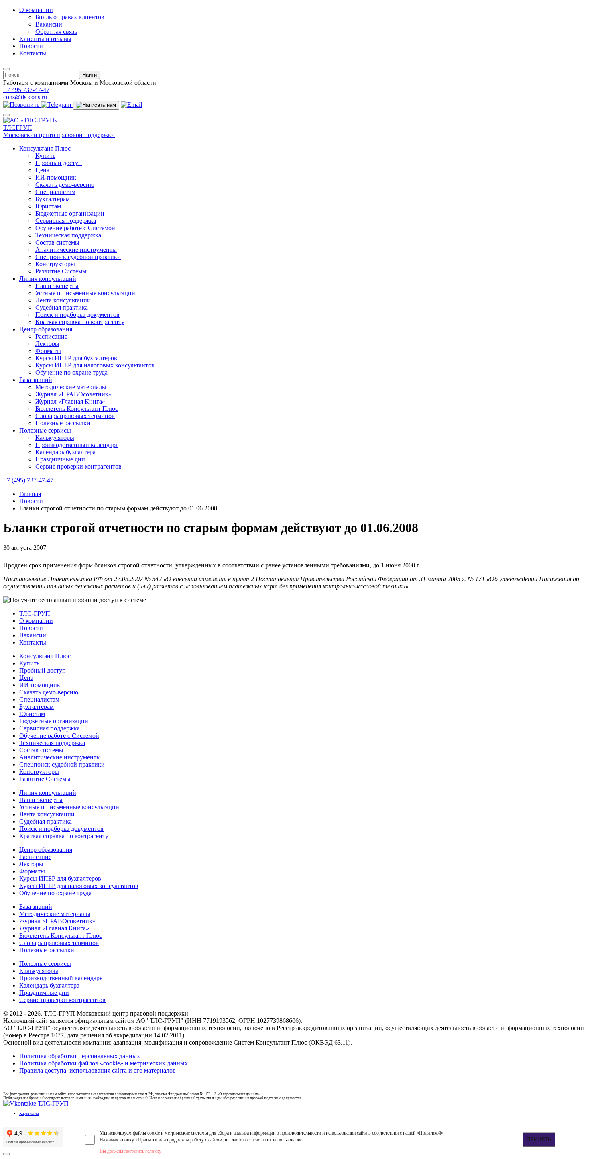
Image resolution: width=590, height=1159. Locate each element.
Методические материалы (70, 387)
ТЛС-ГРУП (34, 613)
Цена (42, 170)
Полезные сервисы (45, 430)
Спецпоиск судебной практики (78, 256)
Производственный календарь (76, 444)
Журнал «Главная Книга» (70, 401)
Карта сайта (29, 1113)
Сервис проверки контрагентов (78, 466)
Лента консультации (63, 300)
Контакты (32, 53)
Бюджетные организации (69, 213)
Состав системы (57, 242)
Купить (45, 155)
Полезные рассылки (62, 423)
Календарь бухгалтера (65, 452)
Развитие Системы (61, 271)
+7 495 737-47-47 (26, 89)
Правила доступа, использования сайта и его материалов (97, 1070)
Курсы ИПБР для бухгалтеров (76, 358)
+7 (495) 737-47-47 (28, 480)
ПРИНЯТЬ (539, 1140)
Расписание (51, 336)
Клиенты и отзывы (45, 38)
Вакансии (48, 24)
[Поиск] (6, 69)
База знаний (35, 379)
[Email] (131, 104)
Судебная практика (61, 307)
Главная (30, 493)
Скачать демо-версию (64, 184)
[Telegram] (57, 104)
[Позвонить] (22, 104)
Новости (31, 46)
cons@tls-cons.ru (25, 97)
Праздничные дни (60, 459)
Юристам (48, 206)
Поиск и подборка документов (77, 314)
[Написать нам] (96, 105)
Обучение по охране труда (71, 372)
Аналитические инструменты (76, 249)
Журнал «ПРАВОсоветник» (73, 394)
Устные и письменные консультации (85, 293)
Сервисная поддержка (65, 220)
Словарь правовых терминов (75, 415)
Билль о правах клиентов (69, 17)
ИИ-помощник (55, 177)
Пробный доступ (58, 162)
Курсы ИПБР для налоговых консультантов (95, 365)
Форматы (48, 350)
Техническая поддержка (68, 235)
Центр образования (45, 329)
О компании (36, 9)
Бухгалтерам (52, 199)
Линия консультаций (47, 278)
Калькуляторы (54, 437)
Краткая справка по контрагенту (79, 321)
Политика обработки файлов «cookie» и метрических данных (103, 1063)
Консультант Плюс (45, 148)
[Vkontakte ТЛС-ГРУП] (36, 1103)
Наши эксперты (57, 285)
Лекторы (47, 343)
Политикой (430, 1133)
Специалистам (55, 191)
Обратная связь (56, 31)
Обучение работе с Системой (75, 227)
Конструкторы (55, 264)
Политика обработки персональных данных (79, 1056)
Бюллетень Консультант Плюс (76, 408)
